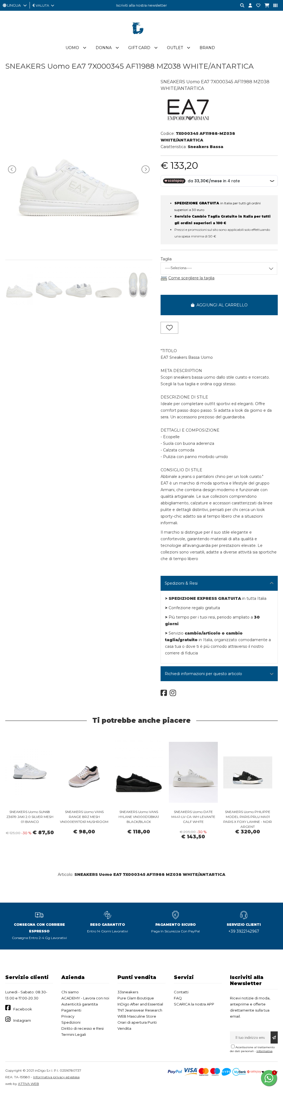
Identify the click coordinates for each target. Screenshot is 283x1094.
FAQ (178, 998)
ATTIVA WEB (28, 1084)
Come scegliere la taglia (191, 277)
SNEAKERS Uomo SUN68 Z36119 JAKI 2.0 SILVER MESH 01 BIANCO (29, 817)
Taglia (166, 258)
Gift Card (139, 47)
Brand (207, 47)
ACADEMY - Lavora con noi (85, 998)
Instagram (22, 1020)
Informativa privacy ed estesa (56, 1077)
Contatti (181, 992)
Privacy (67, 1016)
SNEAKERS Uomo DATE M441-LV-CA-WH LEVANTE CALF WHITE (193, 817)
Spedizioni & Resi (181, 583)
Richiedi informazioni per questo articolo (203, 673)
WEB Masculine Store (136, 1016)
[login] (248, 6)
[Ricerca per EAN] (273, 6)
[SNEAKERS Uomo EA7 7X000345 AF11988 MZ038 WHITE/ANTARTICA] (79, 248)
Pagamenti (71, 1010)
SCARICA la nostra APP (194, 1004)
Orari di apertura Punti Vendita (137, 1025)
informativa (264, 1051)
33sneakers (127, 992)
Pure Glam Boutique (135, 998)
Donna (104, 47)
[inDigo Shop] (141, 38)
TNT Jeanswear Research (139, 1010)
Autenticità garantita (79, 1004)
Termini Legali (73, 1034)
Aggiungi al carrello (221, 305)
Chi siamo (70, 992)
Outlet (175, 47)
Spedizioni (70, 1022)
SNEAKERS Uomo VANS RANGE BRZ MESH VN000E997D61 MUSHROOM (84, 817)
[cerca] (240, 6)
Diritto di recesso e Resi (82, 1028)
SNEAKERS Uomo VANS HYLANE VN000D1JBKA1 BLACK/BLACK (139, 817)
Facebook (22, 1009)
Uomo (72, 47)
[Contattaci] (256, 6)
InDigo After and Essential (140, 1004)
